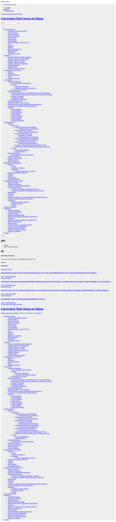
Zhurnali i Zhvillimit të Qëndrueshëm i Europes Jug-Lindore (32, 146)
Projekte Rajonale (20, 151)
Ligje (9, 44)
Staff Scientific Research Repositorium (23, 155)
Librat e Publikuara (13, 161)
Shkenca (10, 124)
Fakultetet (7, 55)
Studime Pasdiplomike (14, 91)
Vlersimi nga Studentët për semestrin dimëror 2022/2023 (28, 190)
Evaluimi (10, 195)
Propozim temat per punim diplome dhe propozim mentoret (25, 104)
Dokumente (15, 169)
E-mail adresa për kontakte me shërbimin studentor (22, 106)
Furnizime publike (13, 213)
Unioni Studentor (16, 109)
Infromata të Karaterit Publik (16, 215)
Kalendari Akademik (17, 98)
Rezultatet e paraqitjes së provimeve (25, 88)
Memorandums (12, 177)
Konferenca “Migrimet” (25, 135)
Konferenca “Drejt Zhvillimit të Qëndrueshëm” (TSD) (30, 145)
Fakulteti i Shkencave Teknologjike (18, 63)
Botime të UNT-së (13, 159)
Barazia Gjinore (12, 223)
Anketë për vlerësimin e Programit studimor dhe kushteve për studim (27, 197)
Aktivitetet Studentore (18, 120)
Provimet (14, 85)
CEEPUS (11, 176)
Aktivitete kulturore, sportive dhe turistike (20, 225)
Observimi (11, 194)
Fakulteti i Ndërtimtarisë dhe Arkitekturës (20, 57)
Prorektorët (11, 73)
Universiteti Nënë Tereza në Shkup (22, 18)
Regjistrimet (11, 52)
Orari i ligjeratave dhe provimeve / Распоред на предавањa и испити (32, 94)
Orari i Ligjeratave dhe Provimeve (21, 83)
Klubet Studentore (17, 112)
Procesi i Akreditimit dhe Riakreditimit (19, 186)
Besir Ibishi (12, 276)
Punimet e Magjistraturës (15, 158)
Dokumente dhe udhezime (19, 99)
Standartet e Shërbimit (14, 231)
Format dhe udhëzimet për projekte (25, 171)
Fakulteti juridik (12, 67)
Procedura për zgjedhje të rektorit (17, 31)
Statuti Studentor (16, 111)
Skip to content (5, 1)
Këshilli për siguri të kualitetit (20, 202)
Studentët (10, 107)
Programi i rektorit (13, 34)
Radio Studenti (16, 114)
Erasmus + (11, 164)
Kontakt (6, 233)
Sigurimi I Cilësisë (13, 182)
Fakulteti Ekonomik (13, 65)
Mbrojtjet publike (13, 50)
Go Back (3, 262)
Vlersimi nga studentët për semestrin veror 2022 (25, 189)
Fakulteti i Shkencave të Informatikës (18, 59)
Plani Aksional (12, 39)
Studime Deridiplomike (14, 81)
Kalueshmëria (12, 192)
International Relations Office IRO (18, 172)
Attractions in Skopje (14, 54)
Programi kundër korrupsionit (16, 228)
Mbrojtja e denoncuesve (15, 221)
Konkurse (11, 45)
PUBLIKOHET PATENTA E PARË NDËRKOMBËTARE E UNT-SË (23, 299)
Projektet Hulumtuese (14, 156)
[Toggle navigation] (1, 25)
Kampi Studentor (16, 119)
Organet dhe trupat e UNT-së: (12, 70)
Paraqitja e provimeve (18, 96)
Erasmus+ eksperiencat (18, 168)
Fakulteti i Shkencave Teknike (16, 60)
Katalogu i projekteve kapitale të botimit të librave (22, 220)
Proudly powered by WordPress (10, 313)
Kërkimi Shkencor (9, 122)
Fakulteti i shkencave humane (16, 68)
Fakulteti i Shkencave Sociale (16, 62)
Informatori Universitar (14, 49)
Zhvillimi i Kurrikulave (14, 184)
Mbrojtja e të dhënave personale (17, 229)
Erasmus (10, 174)
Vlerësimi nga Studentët (15, 187)
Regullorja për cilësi (17, 203)
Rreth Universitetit (9, 29)
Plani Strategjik (12, 37)
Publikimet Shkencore (14, 153)
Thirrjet (14, 166)
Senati (10, 76)
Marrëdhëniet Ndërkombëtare (12, 163)
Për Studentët (8, 80)
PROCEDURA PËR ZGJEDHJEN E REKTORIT (23, 216)
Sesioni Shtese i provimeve (19, 89)
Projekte (14, 148)
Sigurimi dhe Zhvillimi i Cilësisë (13, 181)
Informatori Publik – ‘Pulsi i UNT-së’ (19, 42)
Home (6, 245)
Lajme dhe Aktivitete (10, 207)
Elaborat (14, 205)
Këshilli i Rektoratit (13, 75)
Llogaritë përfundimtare (14, 212)
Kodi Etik (11, 218)
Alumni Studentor (17, 117)
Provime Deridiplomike (22, 86)
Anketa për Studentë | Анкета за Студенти (20, 199)
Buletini (10, 47)
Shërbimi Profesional (14, 78)
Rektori (10, 72)
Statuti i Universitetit (14, 36)
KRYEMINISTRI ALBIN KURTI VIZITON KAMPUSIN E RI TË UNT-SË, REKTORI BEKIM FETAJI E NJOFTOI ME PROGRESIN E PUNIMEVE (49, 273)
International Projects (14, 179)
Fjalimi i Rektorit (13, 32)
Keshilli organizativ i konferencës (28, 129)
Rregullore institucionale (15, 101)
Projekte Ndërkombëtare (22, 150)
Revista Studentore (17, 116)
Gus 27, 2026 (5, 276)
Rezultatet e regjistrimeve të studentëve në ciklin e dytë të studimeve (31, 93)
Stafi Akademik (12, 41)
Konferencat (15, 125)
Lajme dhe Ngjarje (6, 269)
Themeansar (38, 313)
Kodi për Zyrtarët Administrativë (17, 226)
